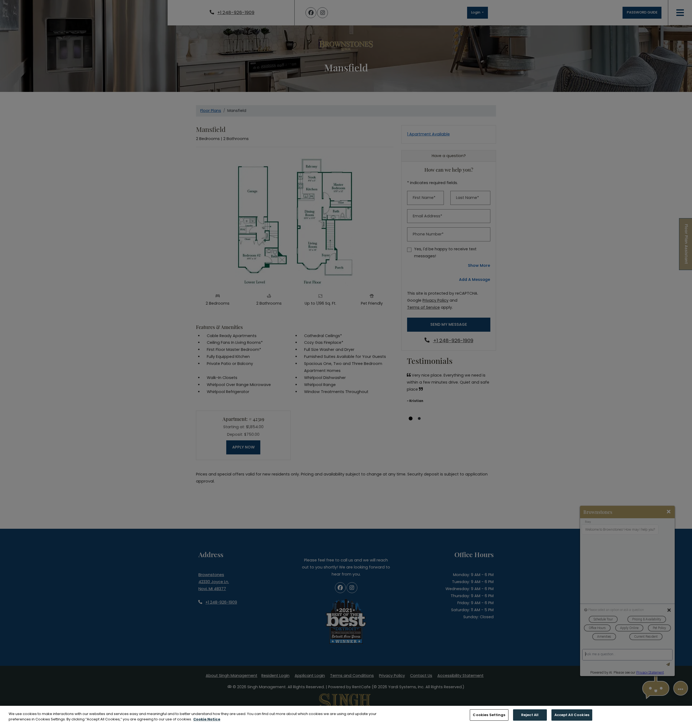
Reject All (529, 714)
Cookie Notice (206, 719)
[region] (346, 715)
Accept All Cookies (571, 714)
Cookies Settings (489, 714)
